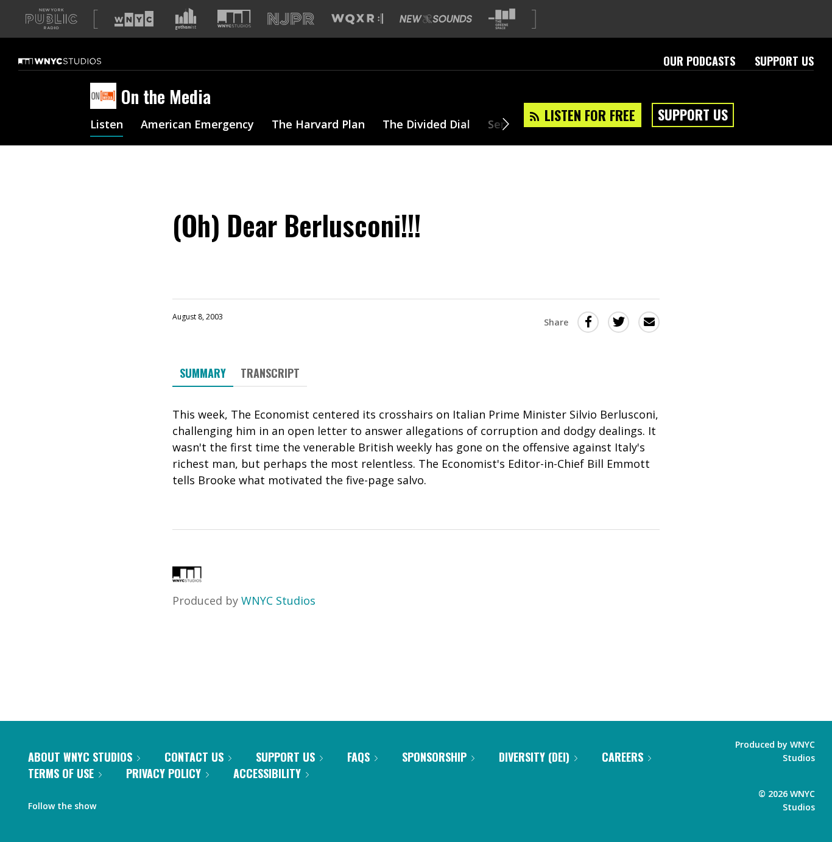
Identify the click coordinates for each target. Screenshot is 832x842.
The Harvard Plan (318, 125)
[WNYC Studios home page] (75, 60)
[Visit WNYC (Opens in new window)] (134, 19)
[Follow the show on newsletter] (160, 803)
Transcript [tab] (270, 373)
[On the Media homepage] (105, 97)
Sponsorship (434, 757)
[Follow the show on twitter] (137, 803)
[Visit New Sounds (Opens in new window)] (436, 19)
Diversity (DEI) (534, 757)
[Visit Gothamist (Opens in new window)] (186, 19)
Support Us (784, 61)
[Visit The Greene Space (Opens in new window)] (501, 19)
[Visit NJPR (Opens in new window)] (290, 19)
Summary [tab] (203, 373)
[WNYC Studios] (187, 578)
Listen (106, 125)
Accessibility (267, 773)
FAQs (358, 757)
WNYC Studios (278, 600)
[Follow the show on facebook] (113, 803)
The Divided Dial (426, 125)
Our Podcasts (699, 61)
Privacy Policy (163, 773)
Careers (622, 757)
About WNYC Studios (80, 757)
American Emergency (197, 125)
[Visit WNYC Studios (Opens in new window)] (234, 18)
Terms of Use (61, 773)
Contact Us (194, 757)
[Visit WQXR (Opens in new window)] (357, 19)
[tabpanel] (416, 447)
